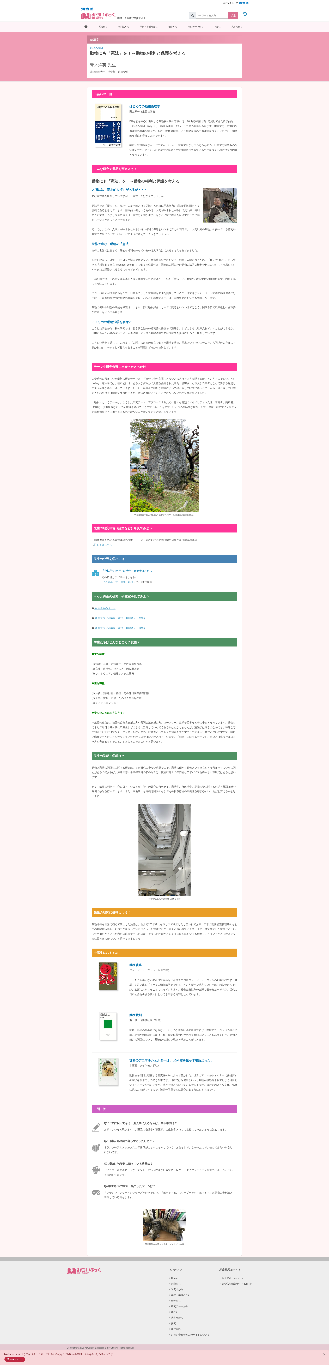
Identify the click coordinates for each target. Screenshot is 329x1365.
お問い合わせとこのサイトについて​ (190, 1334)
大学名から (237, 26)
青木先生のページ (104, 608)
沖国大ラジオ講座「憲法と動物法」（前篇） (120, 618)
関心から (103, 26)
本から (217, 26)
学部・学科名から (149, 26)
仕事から (172, 26)
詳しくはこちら (103, 544)
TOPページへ (16, 1359)
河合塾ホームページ (232, 1278)
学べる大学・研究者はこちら (135, 570)
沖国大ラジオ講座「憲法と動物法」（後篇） (120, 628)
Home (174, 1278)
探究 (173, 1323)
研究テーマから (196, 26)
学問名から (123, 26)
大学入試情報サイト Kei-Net (237, 1283)
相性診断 (176, 1329)
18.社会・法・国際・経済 (118, 582)
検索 (233, 15)
